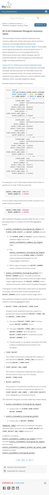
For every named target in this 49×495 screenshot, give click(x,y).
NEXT (30, 460)
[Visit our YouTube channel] (17, 489)
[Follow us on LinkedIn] (13, 489)
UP (26, 460)
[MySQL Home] (6, 5)
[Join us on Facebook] (4, 489)
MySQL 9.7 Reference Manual (12, 23)
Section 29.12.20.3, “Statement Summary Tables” (19, 47)
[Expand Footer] (45, 483)
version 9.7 (39, 25)
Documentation (9, 11)
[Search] (38, 18)
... (24, 23)
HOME (23, 460)
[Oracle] (7, 483)
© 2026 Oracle (19, 483)
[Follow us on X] (9, 489)
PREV (18, 460)
